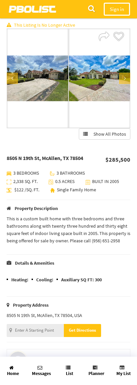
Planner (96, 373)
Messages (41, 373)
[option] (37, 78)
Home (13, 373)
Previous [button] (12, 78)
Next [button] (124, 78)
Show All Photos (108, 134)
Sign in (117, 9)
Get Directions (82, 330)
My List (123, 373)
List (69, 373)
